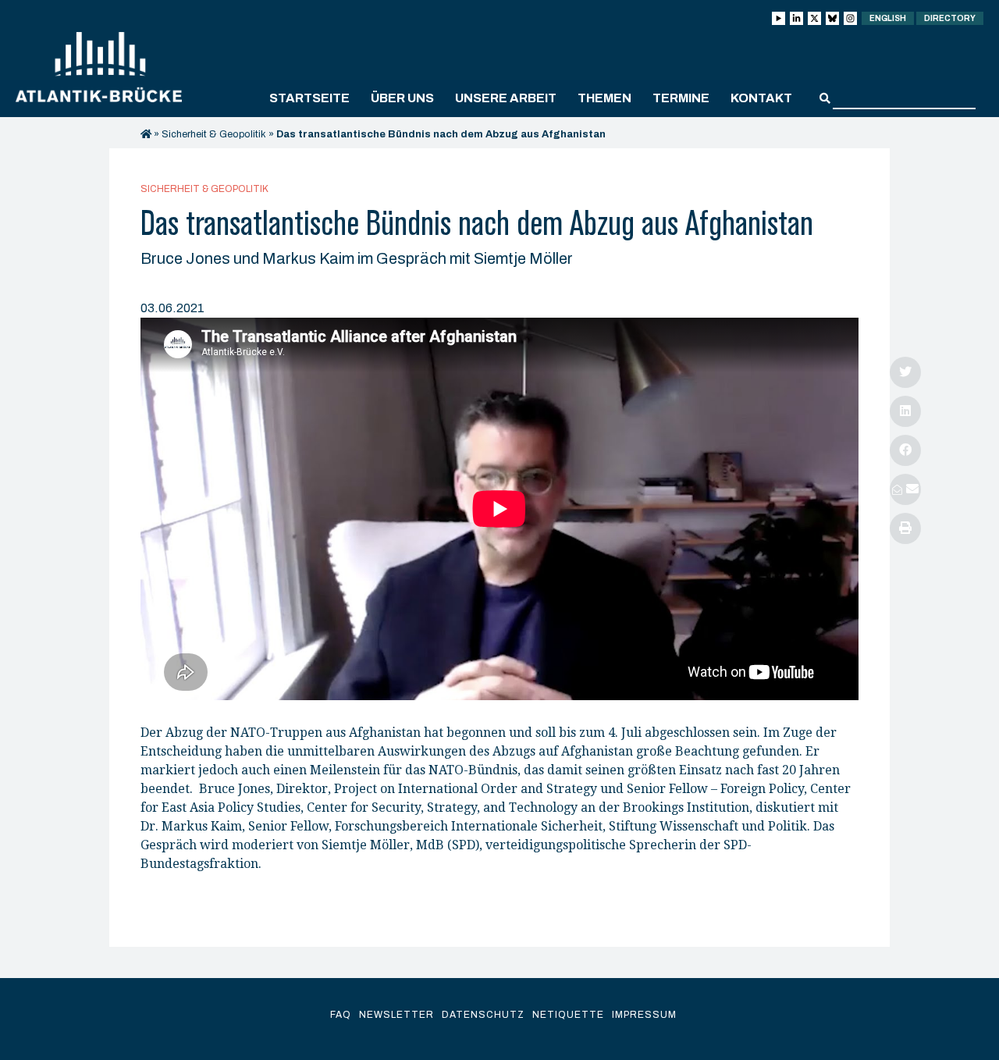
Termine (680, 98)
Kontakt (761, 98)
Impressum (644, 1014)
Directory (950, 18)
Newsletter (396, 1014)
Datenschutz (483, 1014)
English (887, 18)
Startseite (309, 98)
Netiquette (568, 1014)
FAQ (340, 1014)
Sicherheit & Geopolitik (214, 134)
